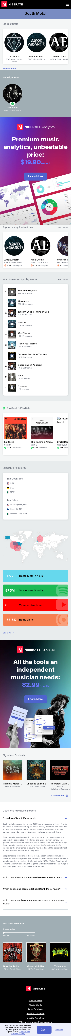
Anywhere (31, 935)
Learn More (35, 176)
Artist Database (35, 1009)
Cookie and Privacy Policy (20, 1032)
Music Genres (35, 1000)
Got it (44, 1029)
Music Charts (35, 1005)
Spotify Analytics (35, 1018)
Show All (7, 632)
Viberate (12, 4)
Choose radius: (9, 929)
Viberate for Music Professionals (35, 1022)
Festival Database (36, 1013)
